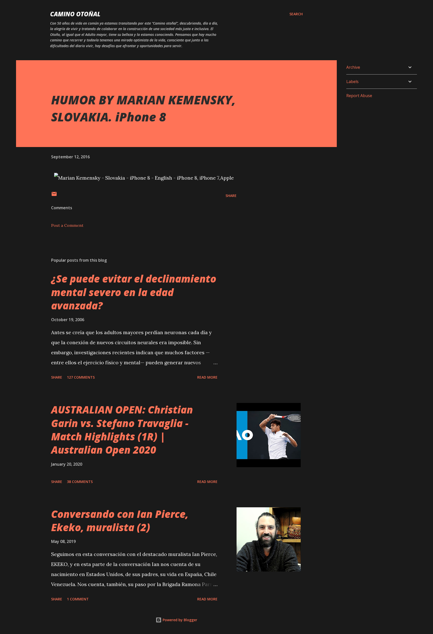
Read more (207, 377)
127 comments (81, 377)
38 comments (80, 481)
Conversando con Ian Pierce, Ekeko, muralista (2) (119, 520)
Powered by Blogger (179, 619)
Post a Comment (67, 225)
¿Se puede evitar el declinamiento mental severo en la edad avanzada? (133, 292)
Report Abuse (359, 95)
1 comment (78, 599)
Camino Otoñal (75, 14)
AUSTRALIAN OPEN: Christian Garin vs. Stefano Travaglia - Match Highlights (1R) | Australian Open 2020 (122, 430)
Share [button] (231, 195)
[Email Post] (54, 195)
